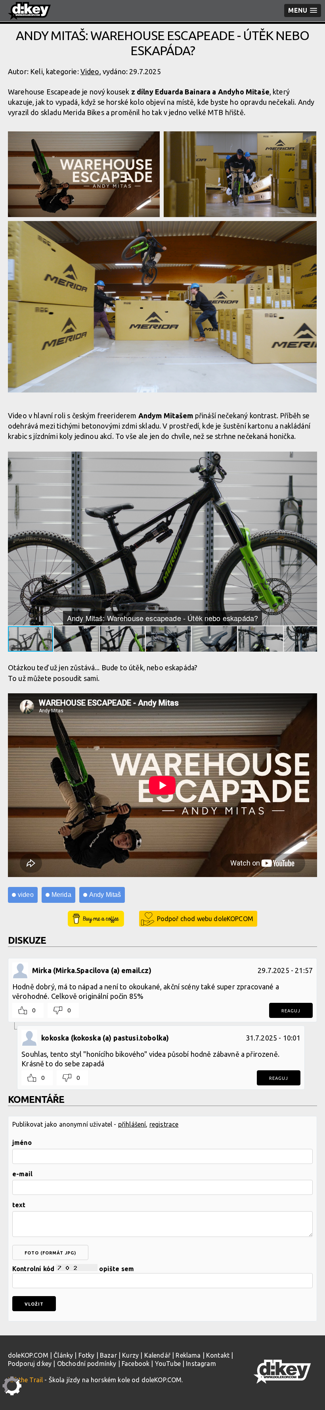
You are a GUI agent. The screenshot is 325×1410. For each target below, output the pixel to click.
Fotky (86, 1355)
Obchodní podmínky (87, 1363)
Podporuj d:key (30, 1363)
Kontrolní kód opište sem (73, 1268)
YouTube (168, 1363)
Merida (61, 894)
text (19, 1204)
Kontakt (217, 1355)
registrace (164, 1124)
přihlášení (132, 1124)
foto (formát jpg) (50, 1252)
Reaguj (290, 1010)
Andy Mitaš (105, 894)
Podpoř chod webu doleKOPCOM (205, 918)
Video (89, 71)
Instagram (201, 1363)
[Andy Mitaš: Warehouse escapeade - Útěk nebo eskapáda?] (84, 174)
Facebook (135, 1363)
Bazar (108, 1355)
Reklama (188, 1355)
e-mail (22, 1173)
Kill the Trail (25, 1379)
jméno (22, 1142)
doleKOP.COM (28, 1355)
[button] (310, 458)
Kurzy (130, 1355)
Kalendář (157, 1355)
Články (63, 1355)
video (26, 894)
